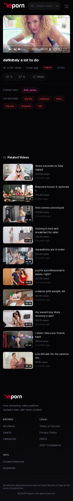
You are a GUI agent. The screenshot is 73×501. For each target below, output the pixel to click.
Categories (9, 439)
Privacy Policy (48, 432)
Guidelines (9, 468)
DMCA (43, 439)
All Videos (9, 426)
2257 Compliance (50, 445)
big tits (28, 98)
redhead (44, 98)
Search (7, 432)
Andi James (30, 90)
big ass (10, 106)
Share (40, 76)
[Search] (56, 6)
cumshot (26, 106)
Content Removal (13, 461)
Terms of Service (49, 426)
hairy (59, 98)
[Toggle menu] (66, 6)
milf (40, 106)
